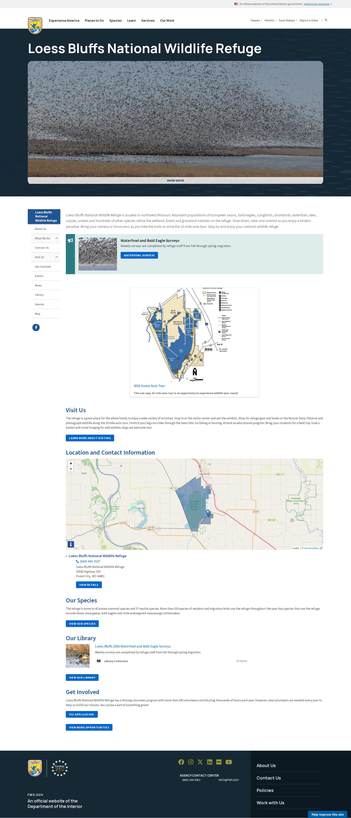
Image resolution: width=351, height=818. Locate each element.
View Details (89, 585)
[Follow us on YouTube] (230, 762)
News (38, 285)
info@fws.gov (228, 780)
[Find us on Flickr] (220, 762)
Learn (131, 20)
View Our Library (82, 677)
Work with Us (270, 803)
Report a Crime (309, 20)
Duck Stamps (287, 20)
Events (39, 276)
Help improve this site (328, 814)
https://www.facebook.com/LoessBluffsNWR (46, 327)
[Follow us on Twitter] (201, 762)
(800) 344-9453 (191, 780)
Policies (265, 790)
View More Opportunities (89, 727)
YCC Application (82, 714)
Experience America (64, 20)
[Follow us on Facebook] (182, 762)
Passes (255, 20)
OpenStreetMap (311, 548)
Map (37, 313)
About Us (40, 229)
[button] (207, 513)
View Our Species (82, 623)
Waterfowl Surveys (139, 255)
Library (39, 294)
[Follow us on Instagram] (192, 762)
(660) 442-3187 (90, 561)
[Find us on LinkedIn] (211, 762)
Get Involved (43, 266)
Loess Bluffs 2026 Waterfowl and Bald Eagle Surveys (133, 646)
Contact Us (42, 247)
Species (115, 20)
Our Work (167, 20)
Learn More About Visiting (90, 438)
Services (148, 20)
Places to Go (94, 20)
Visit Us (39, 257)
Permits (269, 20)
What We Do (42, 238)
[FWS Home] (35, 26)
